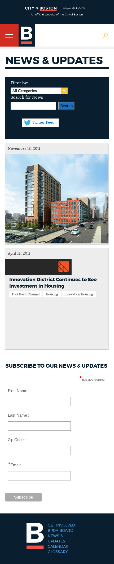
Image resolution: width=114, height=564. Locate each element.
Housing (52, 294)
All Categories (24, 91)
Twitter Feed (43, 123)
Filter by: (19, 83)
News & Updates (56, 538)
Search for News (27, 97)
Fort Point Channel (26, 294)
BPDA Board (60, 531)
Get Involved (61, 525)
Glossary (58, 552)
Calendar (58, 547)
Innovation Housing (78, 294)
